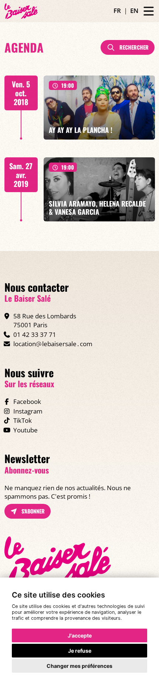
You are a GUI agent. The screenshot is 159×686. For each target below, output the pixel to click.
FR (117, 10)
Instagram (28, 411)
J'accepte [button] (80, 635)
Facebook (27, 401)
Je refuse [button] (79, 650)
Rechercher (133, 47)
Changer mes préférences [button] (79, 666)
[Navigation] (149, 11)
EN (134, 10)
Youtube (25, 430)
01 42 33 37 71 (34, 334)
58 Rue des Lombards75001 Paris (44, 320)
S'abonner (32, 511)
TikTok (22, 420)
